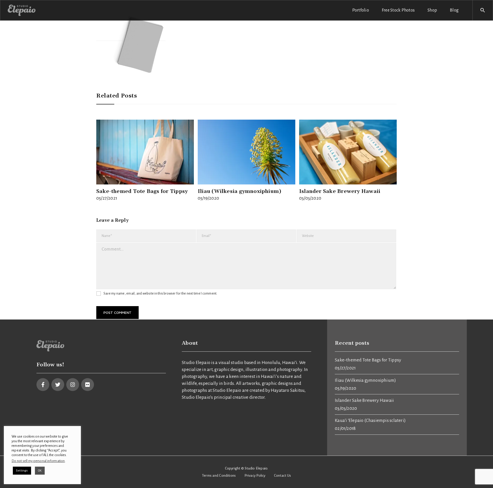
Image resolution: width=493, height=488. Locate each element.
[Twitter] (57, 384)
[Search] (483, 10)
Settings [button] (22, 470)
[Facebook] (42, 384)
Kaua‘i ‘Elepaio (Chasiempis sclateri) (370, 420)
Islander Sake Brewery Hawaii (339, 191)
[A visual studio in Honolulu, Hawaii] (21, 10)
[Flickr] (87, 384)
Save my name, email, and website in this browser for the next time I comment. (160, 293)
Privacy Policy (255, 475)
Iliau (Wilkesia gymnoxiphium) (239, 191)
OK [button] (40, 470)
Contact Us (282, 475)
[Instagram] (72, 384)
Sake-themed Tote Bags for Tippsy (142, 191)
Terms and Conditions (219, 475)
